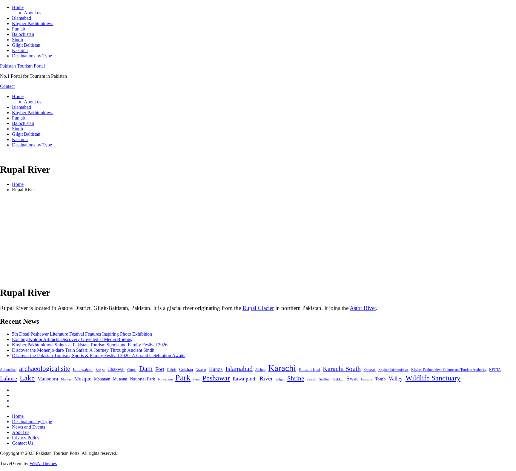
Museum (120, 379)
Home (18, 7)
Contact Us (22, 443)
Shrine (295, 378)
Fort (159, 369)
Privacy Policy (25, 437)
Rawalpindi (245, 379)
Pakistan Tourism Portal (22, 65)
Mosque (82, 379)
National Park (142, 379)
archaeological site (44, 368)
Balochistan (23, 34)
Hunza (216, 369)
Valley (395, 378)
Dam (146, 368)
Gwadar (201, 369)
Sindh (17, 39)
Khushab (369, 369)
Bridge (100, 369)
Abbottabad (8, 370)
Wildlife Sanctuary (433, 378)
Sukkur (338, 379)
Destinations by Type (32, 55)
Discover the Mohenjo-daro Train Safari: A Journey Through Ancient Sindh (83, 350)
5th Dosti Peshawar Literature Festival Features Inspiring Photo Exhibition (82, 334)
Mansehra (47, 379)
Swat (352, 378)
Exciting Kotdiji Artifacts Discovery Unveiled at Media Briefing (72, 339)
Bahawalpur (83, 369)
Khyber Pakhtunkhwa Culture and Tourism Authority (448, 370)
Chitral (131, 369)
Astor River (363, 308)
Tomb (380, 379)
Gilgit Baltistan (26, 45)
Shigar (280, 379)
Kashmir (20, 50)
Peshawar (216, 378)
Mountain (102, 379)
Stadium (325, 379)
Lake (27, 378)
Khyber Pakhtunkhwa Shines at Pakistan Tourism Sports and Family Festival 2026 (90, 344)
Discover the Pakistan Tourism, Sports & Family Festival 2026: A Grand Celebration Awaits (98, 355)
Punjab (18, 28)
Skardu (312, 379)
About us (32, 12)
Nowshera (165, 379)
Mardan (66, 379)
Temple (366, 379)
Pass (196, 379)
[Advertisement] (258, 239)
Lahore (8, 378)
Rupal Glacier (258, 308)
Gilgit (171, 369)
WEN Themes (43, 463)
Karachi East (309, 369)
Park (183, 377)
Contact (7, 86)
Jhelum (260, 370)
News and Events (28, 426)
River (266, 378)
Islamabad (21, 18)
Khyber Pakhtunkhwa (32, 23)
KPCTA (495, 370)
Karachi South (342, 368)
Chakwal (116, 369)
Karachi (282, 368)
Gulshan (186, 369)
